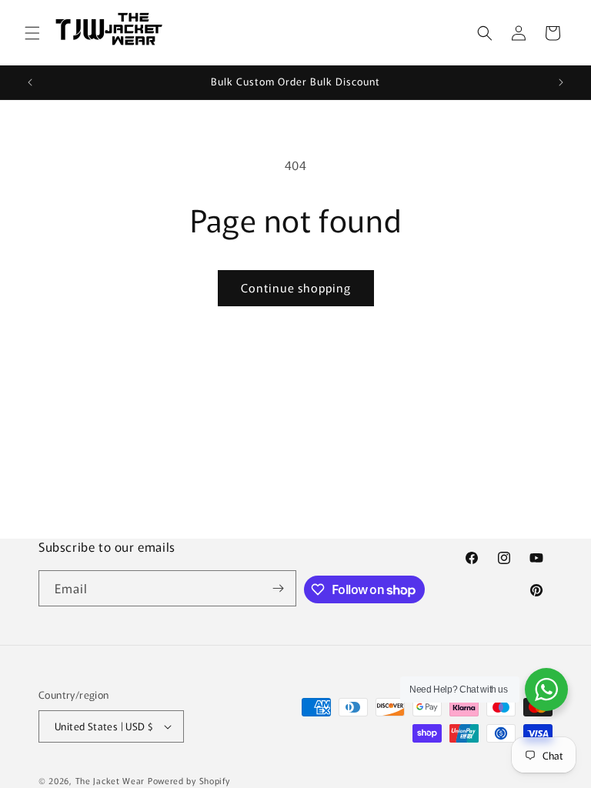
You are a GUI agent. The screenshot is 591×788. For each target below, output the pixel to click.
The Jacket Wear (110, 780)
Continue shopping (296, 287)
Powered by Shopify (189, 780)
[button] (32, 33)
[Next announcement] (561, 82)
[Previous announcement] (30, 82)
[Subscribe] (279, 588)
